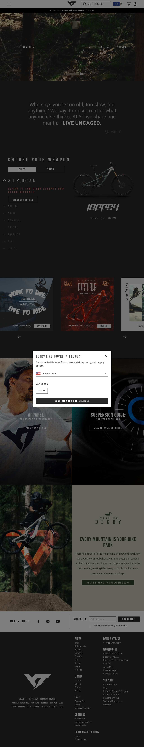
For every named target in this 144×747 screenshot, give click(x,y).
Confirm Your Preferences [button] (72, 401)
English (42, 390)
